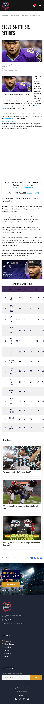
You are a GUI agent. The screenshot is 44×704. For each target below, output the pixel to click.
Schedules (8, 647)
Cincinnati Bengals (10, 119)
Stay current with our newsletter (12, 673)
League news (9, 641)
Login (6, 656)
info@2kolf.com (9, 620)
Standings (8, 653)
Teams (7, 650)
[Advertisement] (22, 155)
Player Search (9, 644)
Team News (18, 70)
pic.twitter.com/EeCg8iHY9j (23, 187)
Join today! (11, 585)
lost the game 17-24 (8, 121)
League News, (8, 70)
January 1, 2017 (33, 193)
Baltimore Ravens (10, 558)
